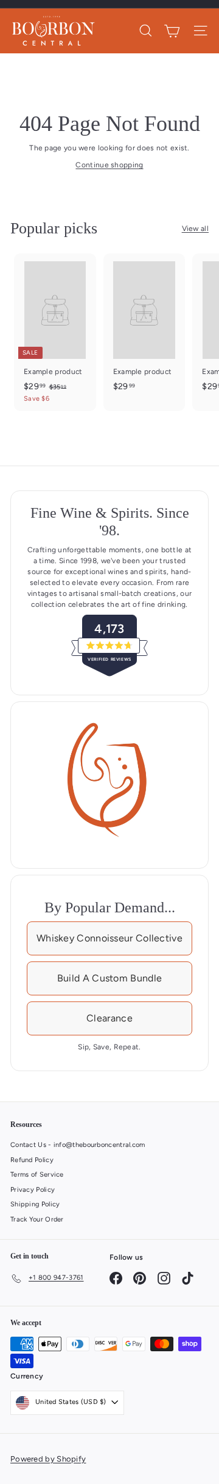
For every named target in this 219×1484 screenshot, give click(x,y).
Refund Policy (32, 1160)
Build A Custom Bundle (109, 978)
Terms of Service (37, 1174)
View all (195, 228)
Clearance (109, 1018)
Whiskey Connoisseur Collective (109, 938)
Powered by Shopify (48, 1458)
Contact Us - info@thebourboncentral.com (77, 1145)
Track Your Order (37, 1219)
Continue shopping (109, 165)
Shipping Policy (35, 1204)
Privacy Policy (32, 1190)
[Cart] (172, 31)
